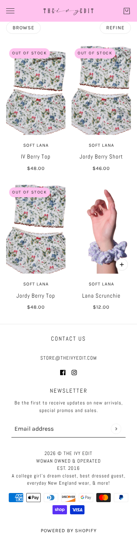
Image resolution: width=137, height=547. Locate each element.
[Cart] (127, 11)
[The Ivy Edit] (68, 11)
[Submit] (116, 428)
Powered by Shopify (69, 530)
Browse (23, 27)
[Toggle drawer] (10, 10)
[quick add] (122, 264)
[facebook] (62, 372)
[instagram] (74, 372)
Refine (115, 27)
